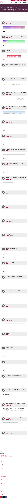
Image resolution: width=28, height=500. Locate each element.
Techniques (2, 461)
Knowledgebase (2, 464)
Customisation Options (3, 476)
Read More (4, 45)
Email (14, 451)
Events (14, 0)
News (12, 0)
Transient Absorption (3, 471)
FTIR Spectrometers (3, 473)
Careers (20, 0)
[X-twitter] (4, 497)
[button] (27, 2)
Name (1, 451)
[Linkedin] (2, 497)
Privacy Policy (2, 494)
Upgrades (2, 479)
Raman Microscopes (3, 468)
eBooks (16, 0)
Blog (17, 0)
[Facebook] (6, 497)
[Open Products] (17, 2)
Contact (22, 0)
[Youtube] (1, 497)
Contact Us (2, 491)
